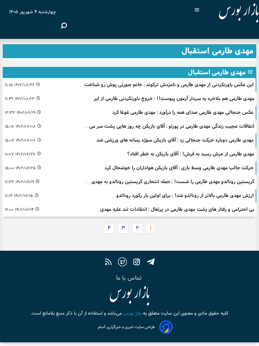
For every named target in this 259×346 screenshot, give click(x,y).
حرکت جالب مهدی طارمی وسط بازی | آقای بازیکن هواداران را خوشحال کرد (179, 167)
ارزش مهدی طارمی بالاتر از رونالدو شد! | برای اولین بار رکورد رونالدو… (183, 195)
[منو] (197, 10)
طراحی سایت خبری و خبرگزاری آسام (126, 327)
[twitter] (122, 263)
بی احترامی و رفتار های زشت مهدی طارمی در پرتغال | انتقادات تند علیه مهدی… (174, 209)
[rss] (108, 263)
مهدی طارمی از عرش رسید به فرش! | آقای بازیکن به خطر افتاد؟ (190, 153)
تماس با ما (129, 278)
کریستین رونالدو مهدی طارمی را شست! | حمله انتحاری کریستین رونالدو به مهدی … (169, 181)
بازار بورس (132, 313)
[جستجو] (63, 25)
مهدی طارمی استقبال (217, 72)
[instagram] (136, 263)
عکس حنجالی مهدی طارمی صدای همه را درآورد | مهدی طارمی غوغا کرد (183, 112)
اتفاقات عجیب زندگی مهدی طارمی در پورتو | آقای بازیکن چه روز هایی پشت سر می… (169, 126)
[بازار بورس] (233, 13)
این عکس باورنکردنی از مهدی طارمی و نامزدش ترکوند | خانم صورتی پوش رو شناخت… (167, 84)
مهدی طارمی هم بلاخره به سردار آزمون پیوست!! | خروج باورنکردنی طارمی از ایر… (171, 98)
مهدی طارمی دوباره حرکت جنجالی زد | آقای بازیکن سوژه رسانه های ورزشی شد (175, 140)
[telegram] (150, 263)
